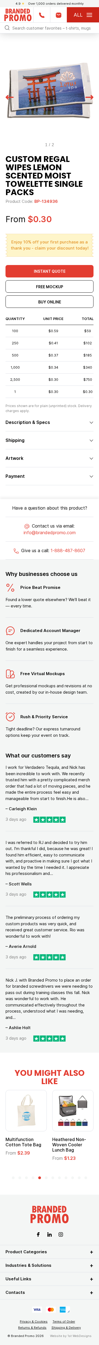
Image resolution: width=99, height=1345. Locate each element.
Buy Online (49, 302)
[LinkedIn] (49, 1234)
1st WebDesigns (79, 1336)
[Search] (7, 27)
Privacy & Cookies (34, 1321)
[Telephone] (41, 14)
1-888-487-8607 (68, 550)
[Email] (58, 14)
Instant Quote (49, 271)
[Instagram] (61, 1234)
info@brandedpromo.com (50, 532)
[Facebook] (38, 1234)
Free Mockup (49, 286)
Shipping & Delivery (66, 1328)
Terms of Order (64, 1321)
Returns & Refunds (32, 1328)
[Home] (18, 14)
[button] (10, 96)
